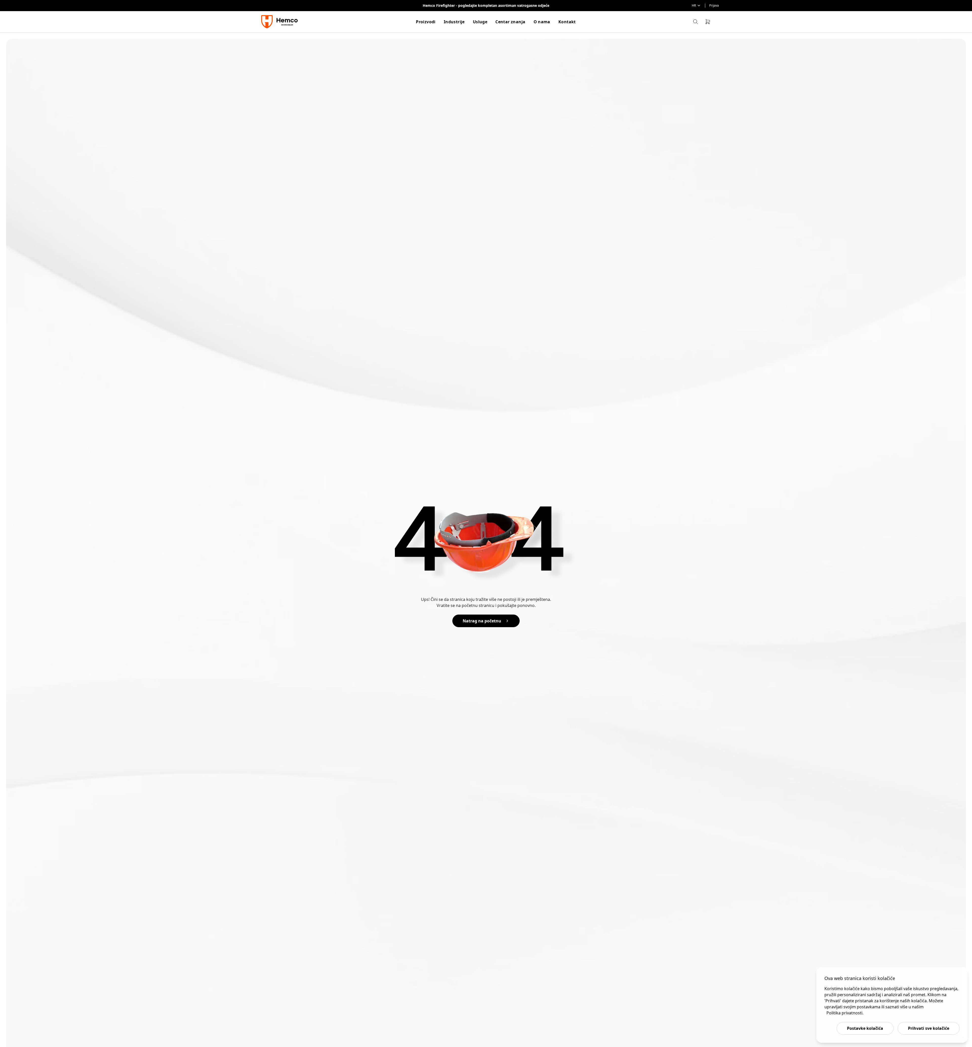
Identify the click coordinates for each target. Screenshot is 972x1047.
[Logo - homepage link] (280, 21)
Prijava (714, 6)
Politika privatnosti (844, 1013)
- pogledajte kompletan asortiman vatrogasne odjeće (502, 5)
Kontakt (567, 22)
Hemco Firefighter (439, 5)
